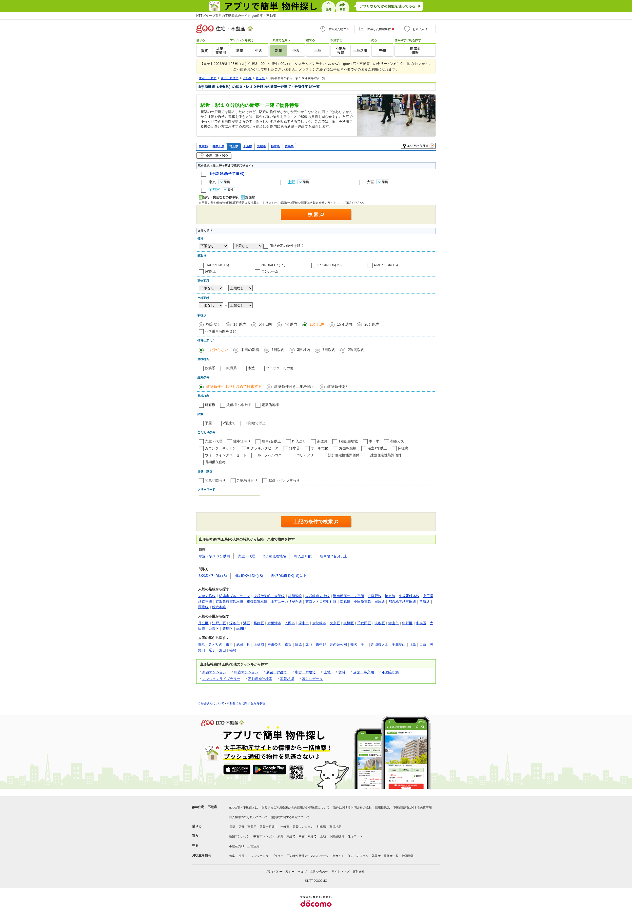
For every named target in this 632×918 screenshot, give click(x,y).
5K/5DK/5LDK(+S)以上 (288, 576)
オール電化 (319, 448)
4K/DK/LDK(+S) (386, 265)
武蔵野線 (374, 596)
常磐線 (424, 602)
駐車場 (321, 826)
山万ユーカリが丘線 (286, 602)
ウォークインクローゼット (225, 455)
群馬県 (289, 146)
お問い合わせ (319, 871)
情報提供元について (211, 703)
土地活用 (253, 846)
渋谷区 (380, 623)
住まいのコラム (358, 856)
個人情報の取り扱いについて (248, 817)
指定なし (213, 324)
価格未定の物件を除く (287, 246)
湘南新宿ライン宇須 (348, 596)
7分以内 (290, 324)
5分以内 (265, 324)
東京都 (203, 146)
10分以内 (317, 324)
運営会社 (359, 871)
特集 (232, 856)
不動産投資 (390, 672)
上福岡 (259, 644)
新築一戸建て (276, 672)
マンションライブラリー (221, 679)
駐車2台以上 (271, 441)
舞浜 (201, 644)
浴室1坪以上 (377, 448)
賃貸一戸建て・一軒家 (274, 826)
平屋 (208, 423)
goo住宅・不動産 (204, 807)
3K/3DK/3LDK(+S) (213, 576)
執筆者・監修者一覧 (385, 856)
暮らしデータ (312, 679)
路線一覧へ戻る (217, 155)
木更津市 (274, 623)
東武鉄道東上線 (317, 596)
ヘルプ (302, 871)
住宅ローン (355, 836)
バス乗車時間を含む (220, 331)
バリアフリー (306, 455)
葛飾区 (259, 623)
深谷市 (234, 623)
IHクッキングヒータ (262, 448)
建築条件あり (338, 386)
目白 (422, 644)
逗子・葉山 (217, 650)
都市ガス (397, 441)
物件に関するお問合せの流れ (352, 807)
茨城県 (261, 146)
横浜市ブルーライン (234, 596)
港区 (246, 623)
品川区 (241, 628)
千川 (364, 644)
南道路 (322, 441)
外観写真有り (247, 480)
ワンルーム (269, 271)
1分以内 (239, 324)
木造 (251, 368)
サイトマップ (340, 871)
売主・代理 (213, 441)
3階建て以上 (256, 423)
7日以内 (329, 350)
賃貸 (341, 672)
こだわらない (217, 350)
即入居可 (299, 441)
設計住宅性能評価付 (343, 455)
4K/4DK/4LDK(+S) (249, 576)
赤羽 (308, 644)
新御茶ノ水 (379, 644)
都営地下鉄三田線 (402, 602)
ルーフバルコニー (271, 455)
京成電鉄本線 (409, 596)
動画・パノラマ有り (284, 480)
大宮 (370, 182)
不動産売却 (236, 846)
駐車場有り (242, 441)
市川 (229, 644)
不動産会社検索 (260, 679)
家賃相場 (287, 679)
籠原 (298, 644)
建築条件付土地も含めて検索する (234, 386)
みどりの (215, 644)
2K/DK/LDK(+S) (273, 265)
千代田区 (364, 623)
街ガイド (338, 856)
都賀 (288, 644)
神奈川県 (218, 146)
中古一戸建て (305, 672)
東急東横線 (207, 596)
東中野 (321, 644)
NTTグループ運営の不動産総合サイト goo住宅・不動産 (236, 16)
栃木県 (275, 146)
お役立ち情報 (201, 855)
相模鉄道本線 (257, 602)
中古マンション (246, 672)
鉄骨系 (231, 368)
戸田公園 (274, 644)
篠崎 (232, 650)
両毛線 (203, 607)
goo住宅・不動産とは (243, 807)
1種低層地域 (348, 441)
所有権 (210, 405)
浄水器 (294, 448)
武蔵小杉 (243, 644)
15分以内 (344, 324)
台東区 (214, 628)
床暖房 (403, 448)
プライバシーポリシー (280, 871)
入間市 (290, 623)
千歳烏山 (399, 644)
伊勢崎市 (319, 623)
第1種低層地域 (274, 556)
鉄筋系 (210, 368)
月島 (412, 644)
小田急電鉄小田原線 (369, 602)
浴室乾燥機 (347, 448)
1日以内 (278, 350)
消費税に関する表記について (290, 817)
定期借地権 (270, 405)
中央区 (421, 623)
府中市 (303, 623)
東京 (212, 182)
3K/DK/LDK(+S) (329, 265)
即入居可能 (303, 556)
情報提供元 (382, 807)
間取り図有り (215, 480)
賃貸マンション (303, 826)
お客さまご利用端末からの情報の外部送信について (295, 807)
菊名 (353, 644)
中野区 (407, 623)
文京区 (335, 623)
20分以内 (371, 324)
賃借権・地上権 (238, 405)
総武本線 (219, 607)
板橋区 (348, 623)
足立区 (203, 623)
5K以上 (210, 271)
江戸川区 (219, 623)
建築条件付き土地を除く (294, 386)
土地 (327, 672)
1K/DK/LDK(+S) (217, 265)
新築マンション (214, 672)
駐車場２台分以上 (333, 556)
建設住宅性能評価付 (385, 455)
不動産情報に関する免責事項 (246, 703)
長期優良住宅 (215, 462)
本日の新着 (250, 350)
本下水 (374, 441)
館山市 (393, 623)
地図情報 (408, 856)
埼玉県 (233, 146)
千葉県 (247, 146)
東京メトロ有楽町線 (320, 602)
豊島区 (227, 628)
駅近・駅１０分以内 (214, 556)
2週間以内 (356, 350)
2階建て (229, 423)
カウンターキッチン (220, 448)
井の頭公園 (338, 644)
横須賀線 (295, 596)
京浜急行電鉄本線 (229, 602)
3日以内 (303, 350)
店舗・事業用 (363, 672)
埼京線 (390, 596)
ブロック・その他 (280, 368)
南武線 (345, 602)
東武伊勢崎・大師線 (269, 596)
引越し (242, 856)
